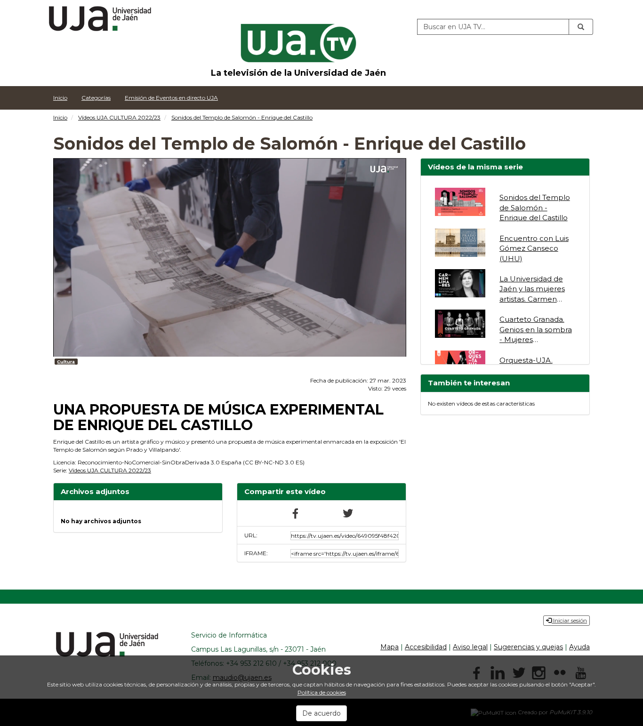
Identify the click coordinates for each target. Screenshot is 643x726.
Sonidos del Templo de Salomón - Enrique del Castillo (242, 117)
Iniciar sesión (569, 620)
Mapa (389, 647)
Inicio (60, 97)
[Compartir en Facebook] (295, 512)
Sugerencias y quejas (528, 647)
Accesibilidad (426, 647)
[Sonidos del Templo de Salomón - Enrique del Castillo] (460, 202)
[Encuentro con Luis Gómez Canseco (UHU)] (460, 243)
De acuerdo (321, 713)
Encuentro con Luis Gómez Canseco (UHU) (534, 248)
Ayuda (579, 647)
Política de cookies (321, 692)
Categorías (96, 97)
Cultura (66, 361)
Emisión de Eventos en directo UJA (171, 97)
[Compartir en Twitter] (347, 512)
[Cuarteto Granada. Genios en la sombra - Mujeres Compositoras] (460, 324)
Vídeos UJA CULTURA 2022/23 (119, 117)
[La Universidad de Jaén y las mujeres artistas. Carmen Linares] (460, 283)
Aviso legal (470, 647)
